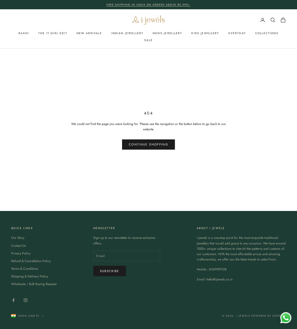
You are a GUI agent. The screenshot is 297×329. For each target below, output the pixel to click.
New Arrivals (89, 33)
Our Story (17, 237)
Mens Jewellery (167, 33)
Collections (266, 33)
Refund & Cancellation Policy (31, 261)
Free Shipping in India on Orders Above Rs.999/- (148, 5)
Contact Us (18, 245)
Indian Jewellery (127, 33)
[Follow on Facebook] (13, 300)
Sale (148, 40)
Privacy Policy (20, 253)
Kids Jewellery (205, 33)
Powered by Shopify (268, 316)
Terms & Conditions (24, 268)
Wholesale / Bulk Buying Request (33, 284)
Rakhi (24, 33)
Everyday (237, 33)
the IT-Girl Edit (52, 33)
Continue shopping (148, 144)
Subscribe (109, 271)
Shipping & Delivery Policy (29, 276)
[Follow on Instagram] (25, 300)
